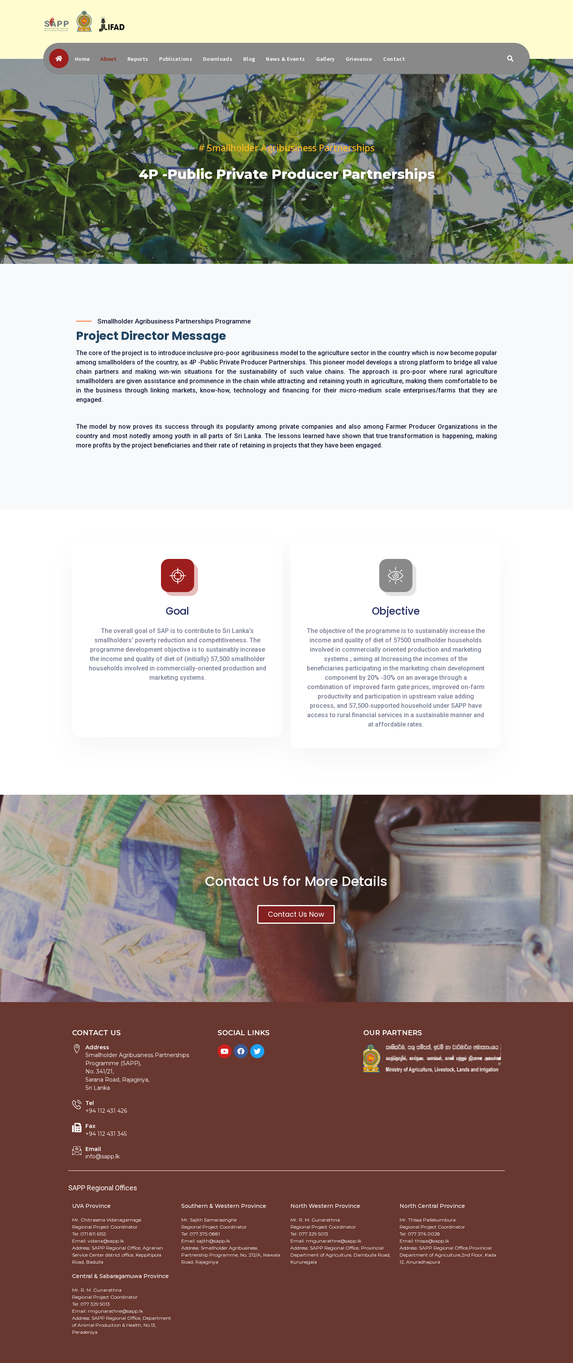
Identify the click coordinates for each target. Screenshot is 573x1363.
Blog (249, 58)
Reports (137, 58)
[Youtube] (225, 1051)
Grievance (359, 58)
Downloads (217, 58)
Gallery (325, 58)
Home (82, 58)
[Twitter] (257, 1051)
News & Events (285, 58)
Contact (394, 58)
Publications (175, 58)
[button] (296, 914)
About (109, 58)
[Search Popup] (510, 58)
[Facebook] (241, 1051)
